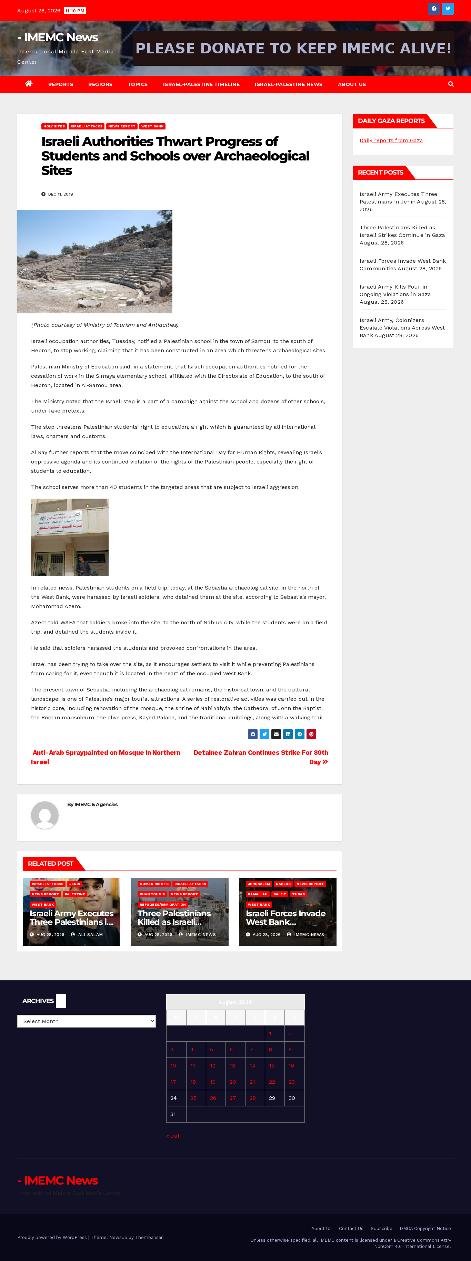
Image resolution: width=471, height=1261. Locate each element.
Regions (100, 84)
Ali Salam (90, 934)
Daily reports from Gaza (391, 140)
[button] (451, 84)
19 (213, 1081)
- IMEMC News (57, 37)
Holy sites (54, 126)
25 (193, 1098)
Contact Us (351, 1228)
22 (272, 1081)
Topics (138, 84)
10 (173, 1065)
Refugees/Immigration (163, 904)
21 (252, 1081)
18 (193, 1081)
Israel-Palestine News (289, 84)
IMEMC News (200, 934)
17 (173, 1081)
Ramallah (258, 894)
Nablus (283, 884)
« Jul (172, 1136)
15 (271, 1065)
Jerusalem (259, 884)
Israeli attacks (86, 126)
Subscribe (381, 1228)
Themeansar (148, 1237)
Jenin (74, 884)
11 (192, 1065)
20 (233, 1081)
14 (252, 1065)
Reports (60, 84)
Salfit (279, 894)
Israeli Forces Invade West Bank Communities (285, 922)
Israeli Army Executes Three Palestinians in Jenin (71, 922)
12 (213, 1065)
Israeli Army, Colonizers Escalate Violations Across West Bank (402, 327)
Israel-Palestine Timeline (201, 84)
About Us (352, 84)
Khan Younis (152, 894)
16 (291, 1065)
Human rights (154, 884)
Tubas (298, 894)
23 (292, 1081)
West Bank (152, 126)
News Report (122, 126)
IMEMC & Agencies (96, 804)
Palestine (75, 894)
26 (213, 1098)
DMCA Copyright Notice (425, 1228)
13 (232, 1065)
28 (253, 1098)
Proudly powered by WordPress (52, 1237)
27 (233, 1098)
